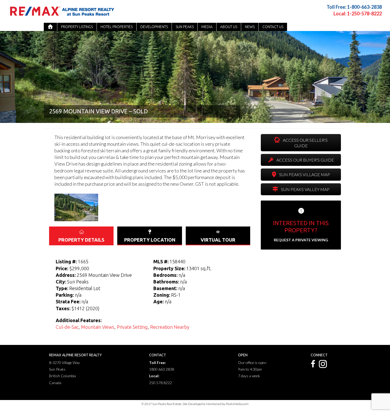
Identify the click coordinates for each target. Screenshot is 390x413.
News (250, 27)
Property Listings (77, 27)
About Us (228, 27)
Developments (154, 27)
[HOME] (50, 27)
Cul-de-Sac (67, 327)
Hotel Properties (117, 27)
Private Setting (132, 327)
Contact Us (272, 27)
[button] (301, 142)
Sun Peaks (185, 27)
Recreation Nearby (169, 327)
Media (207, 27)
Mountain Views (97, 327)
